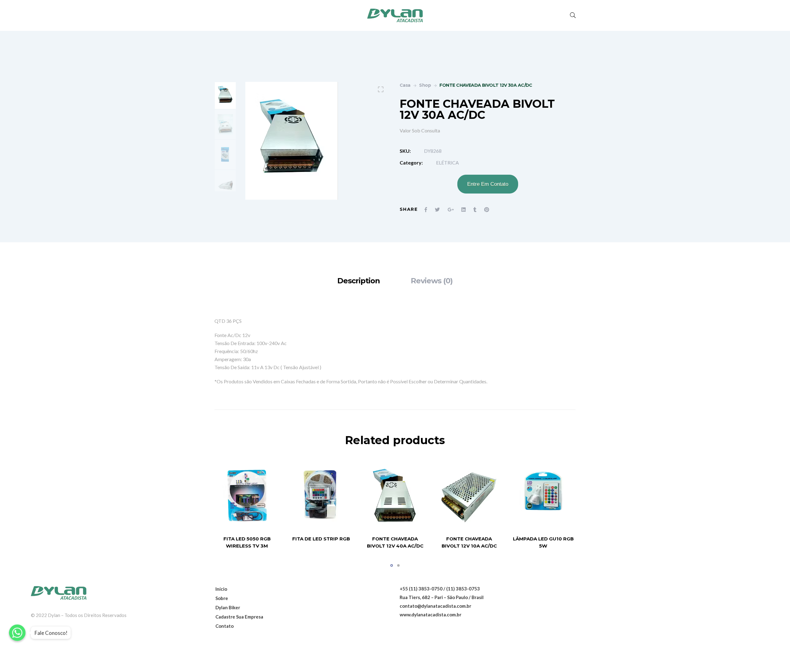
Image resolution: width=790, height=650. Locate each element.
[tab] (358, 280)
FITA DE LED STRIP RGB (321, 539)
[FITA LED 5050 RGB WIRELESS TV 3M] (246, 495)
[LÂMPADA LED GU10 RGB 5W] (543, 495)
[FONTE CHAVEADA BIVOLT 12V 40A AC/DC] (395, 495)
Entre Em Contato (487, 184)
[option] (225, 95)
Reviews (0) (432, 280)
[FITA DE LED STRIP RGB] (321, 495)
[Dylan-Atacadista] (395, 15)
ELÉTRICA (447, 162)
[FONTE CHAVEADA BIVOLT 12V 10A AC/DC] (469, 495)
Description (358, 280)
